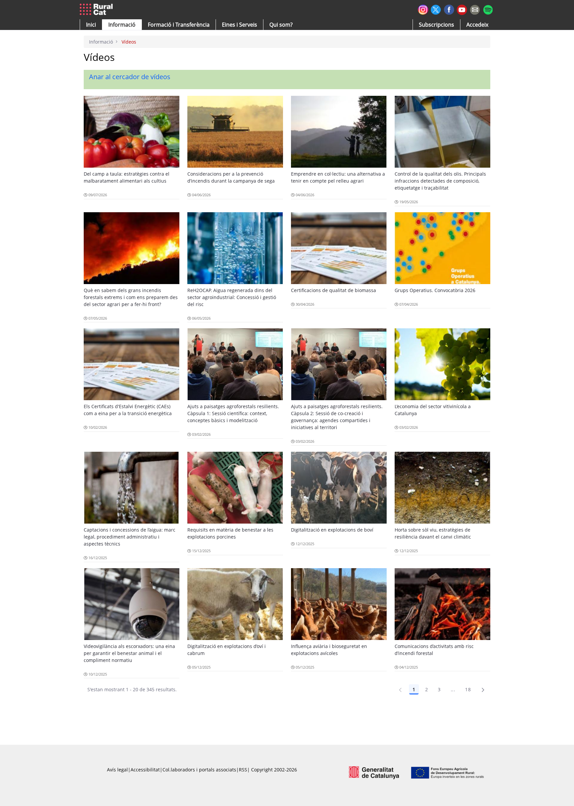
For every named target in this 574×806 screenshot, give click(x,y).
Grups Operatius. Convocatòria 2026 (435, 290)
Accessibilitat (145, 769)
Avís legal (117, 769)
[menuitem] (179, 24)
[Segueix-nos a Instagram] (423, 9)
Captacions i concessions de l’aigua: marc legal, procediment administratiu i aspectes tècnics (129, 537)
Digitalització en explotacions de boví (332, 530)
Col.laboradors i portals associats (199, 769)
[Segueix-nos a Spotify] (488, 9)
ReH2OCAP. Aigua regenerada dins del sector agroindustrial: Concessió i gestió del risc (231, 297)
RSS (243, 769)
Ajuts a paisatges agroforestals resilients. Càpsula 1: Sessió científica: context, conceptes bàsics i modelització (233, 413)
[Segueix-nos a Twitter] (436, 9)
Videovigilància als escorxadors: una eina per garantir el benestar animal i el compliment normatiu (129, 653)
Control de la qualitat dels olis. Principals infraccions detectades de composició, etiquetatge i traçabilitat (440, 181)
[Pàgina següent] (483, 689)
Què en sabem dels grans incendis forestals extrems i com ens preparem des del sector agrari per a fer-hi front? (131, 297)
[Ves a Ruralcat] (97, 9)
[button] (91, 24)
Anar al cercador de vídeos (129, 76)
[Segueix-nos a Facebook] (449, 9)
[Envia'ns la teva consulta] (475, 9)
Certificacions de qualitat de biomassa (333, 290)
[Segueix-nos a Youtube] (462, 9)
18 (468, 689)
